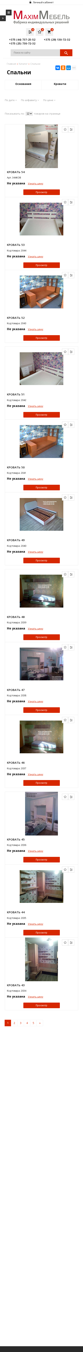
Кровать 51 (16, 394)
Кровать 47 (16, 690)
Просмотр (41, 192)
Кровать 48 (16, 617)
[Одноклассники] (63, 67)
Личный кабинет (43, 2)
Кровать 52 (16, 318)
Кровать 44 (16, 912)
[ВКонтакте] (57, 67)
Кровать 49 (16, 540)
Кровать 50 (16, 467)
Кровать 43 (16, 985)
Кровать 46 (16, 762)
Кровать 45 (16, 839)
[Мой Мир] (68, 67)
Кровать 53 (16, 245)
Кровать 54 (16, 172)
